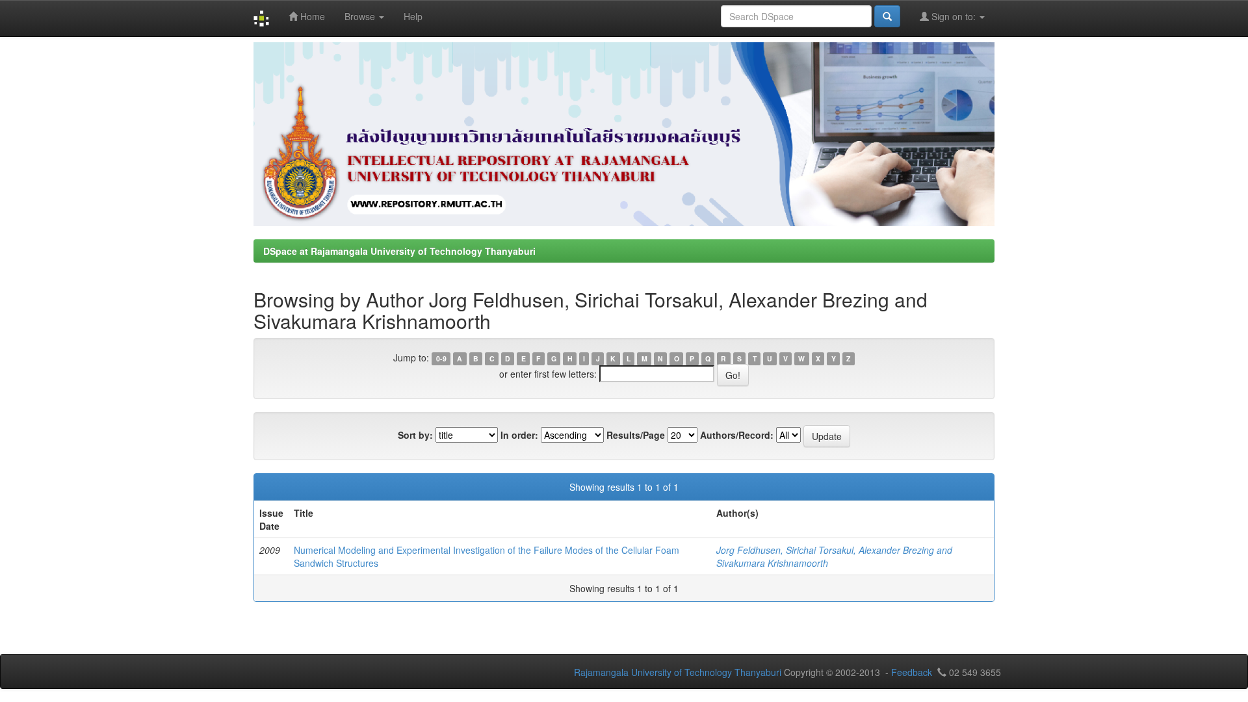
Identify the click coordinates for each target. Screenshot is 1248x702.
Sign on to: (953, 16)
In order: (519, 434)
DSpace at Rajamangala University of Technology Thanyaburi (399, 250)
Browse (361, 16)
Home (311, 16)
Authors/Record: (737, 434)
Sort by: (415, 434)
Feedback (911, 672)
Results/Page (635, 434)
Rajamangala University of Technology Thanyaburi (677, 672)
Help (413, 16)
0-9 (441, 358)
